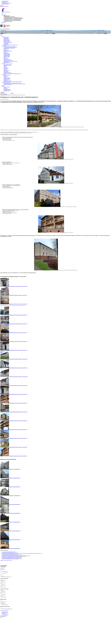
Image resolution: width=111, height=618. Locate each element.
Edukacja (5, 49)
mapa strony (5, 2)
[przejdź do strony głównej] (5, 27)
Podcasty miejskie (6, 44)
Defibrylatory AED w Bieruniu (8, 62)
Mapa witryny (4, 613)
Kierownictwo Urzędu (7, 75)
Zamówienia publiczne (7, 79)
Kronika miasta (6, 71)
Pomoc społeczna (6, 48)
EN (2, 12)
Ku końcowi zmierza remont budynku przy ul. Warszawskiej (10, 557)
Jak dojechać (5, 67)
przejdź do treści (5, 1)
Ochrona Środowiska (7, 53)
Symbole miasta (6, 38)
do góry (1, 617)
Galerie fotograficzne (7, 72)
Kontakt (5, 76)
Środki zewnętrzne (6, 41)
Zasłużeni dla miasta (6, 40)
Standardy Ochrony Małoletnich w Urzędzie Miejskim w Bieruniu (13, 81)
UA (2, 13)
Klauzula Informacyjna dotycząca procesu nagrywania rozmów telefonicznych (14, 83)
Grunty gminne (6, 43)
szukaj (1, 93)
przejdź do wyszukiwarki (7, 3)
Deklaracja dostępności (5, 614)
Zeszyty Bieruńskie (6, 70)
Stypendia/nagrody (6, 50)
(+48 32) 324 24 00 (4, 571)
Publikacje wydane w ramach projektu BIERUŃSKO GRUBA (12, 73)
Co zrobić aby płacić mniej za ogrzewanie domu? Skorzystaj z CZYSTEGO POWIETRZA (14, 555)
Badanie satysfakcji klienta (7, 80)
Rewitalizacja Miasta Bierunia (8, 42)
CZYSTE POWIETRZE (7, 59)
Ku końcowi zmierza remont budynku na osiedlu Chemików (10, 558)
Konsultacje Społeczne (7, 55)
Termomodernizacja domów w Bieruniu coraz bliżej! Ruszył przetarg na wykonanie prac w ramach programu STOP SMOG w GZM (20, 553)
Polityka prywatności (5, 612)
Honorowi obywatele (7, 39)
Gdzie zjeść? (5, 69)
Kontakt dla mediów (6, 90)
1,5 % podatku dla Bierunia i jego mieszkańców (10, 47)
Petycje (5, 57)
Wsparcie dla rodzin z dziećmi (8, 51)
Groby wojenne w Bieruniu (7, 64)
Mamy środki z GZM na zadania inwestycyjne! (8, 554)
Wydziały (5, 87)
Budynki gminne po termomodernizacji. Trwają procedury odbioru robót (12, 556)
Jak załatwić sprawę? (7, 77)
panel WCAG (5, 4)
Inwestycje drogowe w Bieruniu (8, 60)
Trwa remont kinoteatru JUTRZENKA (7, 551)
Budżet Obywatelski (6, 56)
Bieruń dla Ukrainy (6, 37)
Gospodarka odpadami (7, 54)
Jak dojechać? (6, 88)
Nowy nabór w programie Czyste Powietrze (8, 552)
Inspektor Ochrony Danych (7, 84)
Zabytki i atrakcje (6, 68)
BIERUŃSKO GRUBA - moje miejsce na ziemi (10, 61)
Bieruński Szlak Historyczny (8, 65)
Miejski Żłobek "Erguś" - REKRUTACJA (10, 46)
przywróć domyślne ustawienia (8, 21)
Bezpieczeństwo (6, 52)
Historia (5, 66)
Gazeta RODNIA (6, 58)
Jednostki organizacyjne (7, 78)
